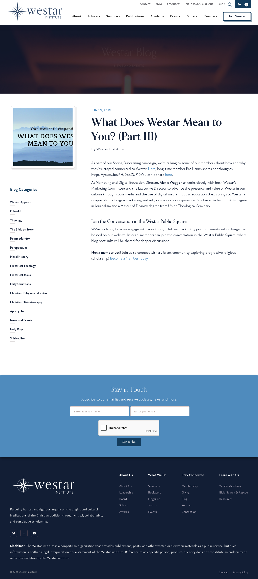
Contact (145, 4)
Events (152, 512)
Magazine (154, 499)
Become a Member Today (129, 258)
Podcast (187, 505)
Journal (152, 505)
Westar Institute (110, 149)
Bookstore (154, 492)
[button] (242, 4)
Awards (124, 512)
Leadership (126, 492)
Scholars (124, 505)
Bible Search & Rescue (199, 4)
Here (151, 169)
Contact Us (189, 512)
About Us (125, 486)
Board (123, 499)
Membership (190, 486)
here (168, 174)
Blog (159, 4)
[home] (37, 16)
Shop (221, 4)
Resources (174, 4)
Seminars (154, 486)
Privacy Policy (240, 572)
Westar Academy (230, 486)
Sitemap (223, 572)
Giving (185, 492)
